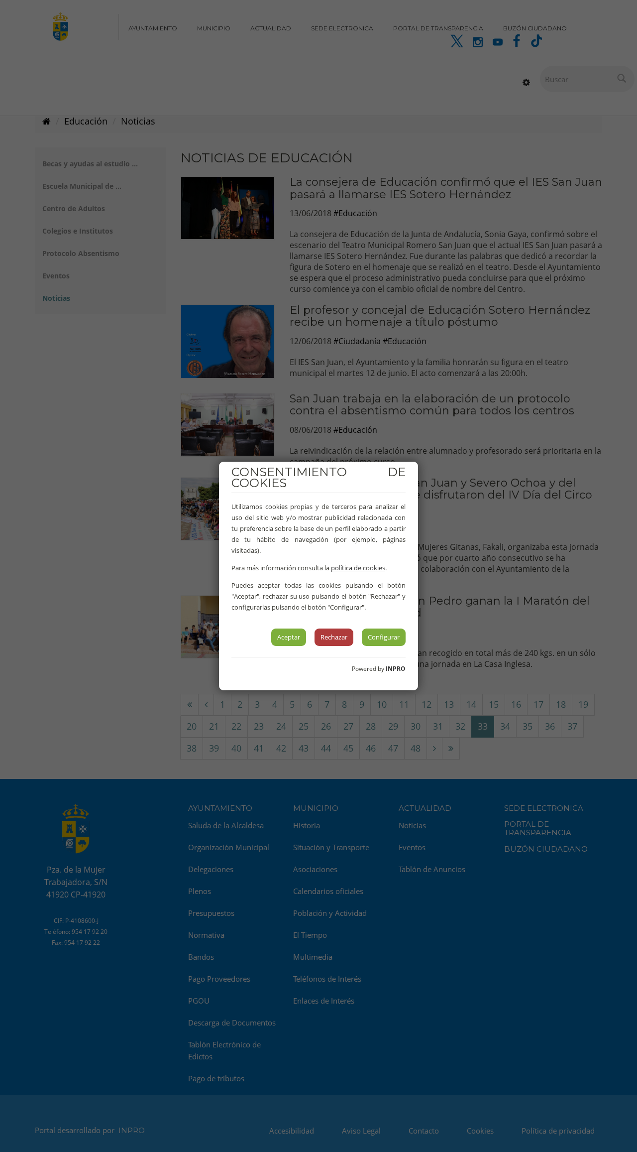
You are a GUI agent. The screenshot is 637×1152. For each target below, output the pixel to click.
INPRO (396, 668)
